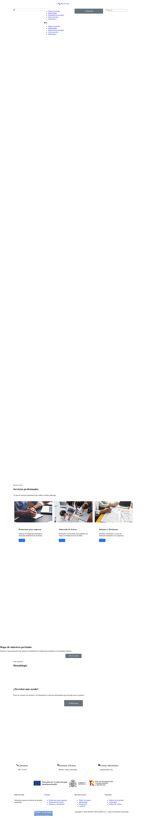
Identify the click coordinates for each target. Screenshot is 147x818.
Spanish (98, 2)
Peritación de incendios (56, 15)
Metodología (52, 13)
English (103, 2)
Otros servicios (53, 17)
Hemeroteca (52, 19)
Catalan (109, 2)
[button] (58, 23)
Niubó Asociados (54, 11)
